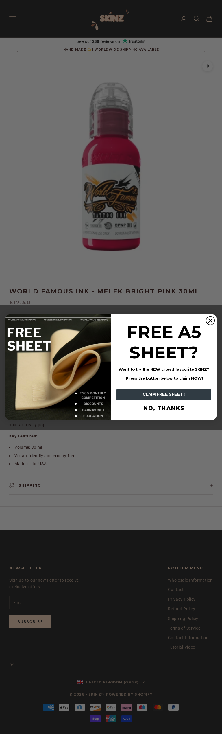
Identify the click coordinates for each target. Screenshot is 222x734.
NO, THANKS (164, 408)
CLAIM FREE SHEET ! (164, 394)
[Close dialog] (210, 320)
